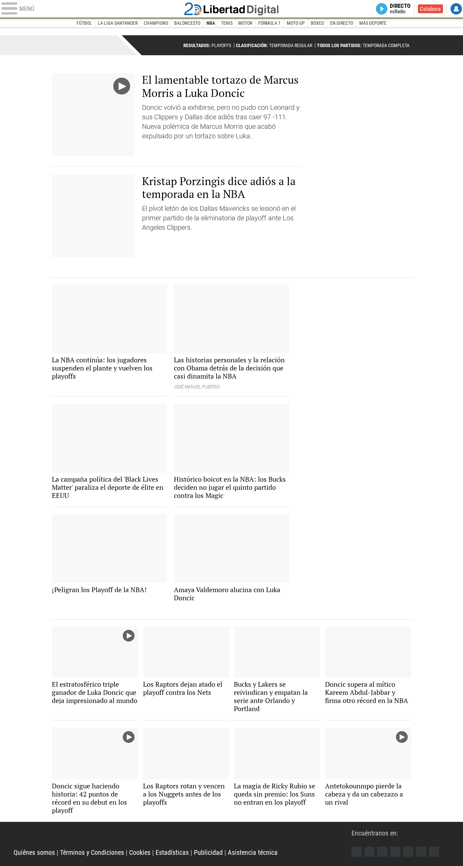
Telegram (421, 852)
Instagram (382, 852)
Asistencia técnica (253, 852)
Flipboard (408, 852)
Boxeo (317, 23)
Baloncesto (187, 23)
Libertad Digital (231, 9)
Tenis (227, 23)
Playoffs (207, 45)
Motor (245, 23)
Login (456, 9)
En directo (341, 23)
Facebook (356, 852)
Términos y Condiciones (92, 852)
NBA (210, 23)
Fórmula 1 (269, 23)
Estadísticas (172, 852)
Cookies (139, 852)
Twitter (369, 852)
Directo (400, 9)
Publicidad (208, 852)
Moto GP (296, 23)
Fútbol (84, 23)
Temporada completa (363, 45)
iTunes (434, 852)
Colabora (430, 8)
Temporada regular (274, 45)
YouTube (395, 852)
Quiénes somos (34, 852)
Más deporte (372, 23)
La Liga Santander (118, 23)
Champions (156, 23)
